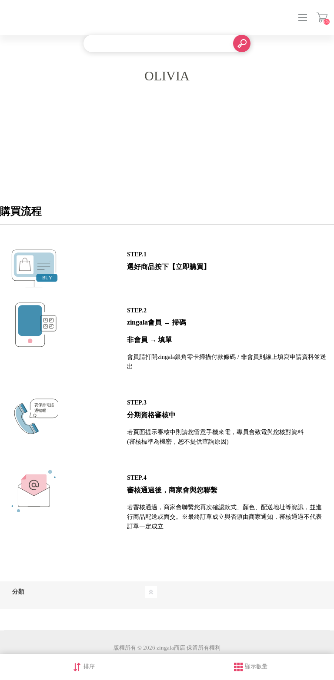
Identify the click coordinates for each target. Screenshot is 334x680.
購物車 (322, 17)
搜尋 (241, 43)
